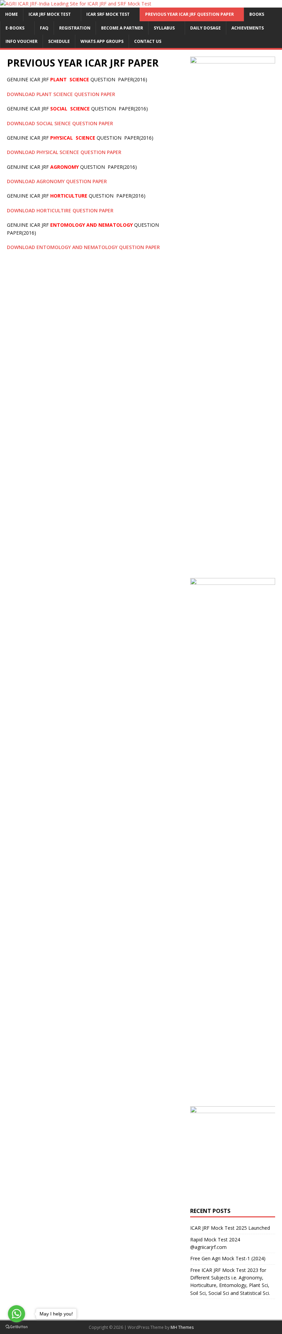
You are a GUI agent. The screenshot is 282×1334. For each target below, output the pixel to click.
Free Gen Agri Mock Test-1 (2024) (227, 1258)
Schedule (59, 41)
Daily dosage (205, 28)
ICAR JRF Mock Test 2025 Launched (230, 1228)
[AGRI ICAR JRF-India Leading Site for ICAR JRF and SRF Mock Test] (75, 3)
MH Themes (182, 1327)
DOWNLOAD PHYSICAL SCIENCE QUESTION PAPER (64, 152)
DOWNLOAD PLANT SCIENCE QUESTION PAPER (61, 94)
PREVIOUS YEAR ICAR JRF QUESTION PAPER (189, 14)
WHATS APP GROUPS (101, 41)
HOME (11, 14)
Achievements (247, 28)
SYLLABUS (164, 28)
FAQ (44, 28)
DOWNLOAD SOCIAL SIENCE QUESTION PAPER (60, 123)
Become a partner (122, 28)
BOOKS (256, 14)
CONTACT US (147, 41)
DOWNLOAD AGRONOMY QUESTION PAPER (57, 181)
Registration (74, 28)
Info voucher (21, 41)
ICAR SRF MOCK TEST (108, 14)
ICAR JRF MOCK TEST (50, 14)
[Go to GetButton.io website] (17, 1327)
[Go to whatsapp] (16, 1313)
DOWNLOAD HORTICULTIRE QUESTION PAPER (61, 210)
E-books (15, 28)
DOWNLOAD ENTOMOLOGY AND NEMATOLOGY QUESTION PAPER (84, 247)
